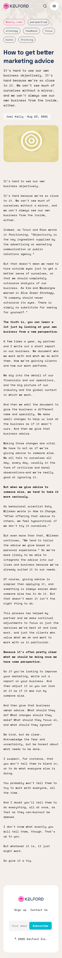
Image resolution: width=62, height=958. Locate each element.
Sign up (20, 910)
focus (49, 31)
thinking (27, 39)
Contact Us (39, 910)
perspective (38, 22)
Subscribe (40, 926)
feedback (31, 31)
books (9, 39)
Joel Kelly (14, 116)
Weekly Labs (14, 22)
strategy (12, 31)
